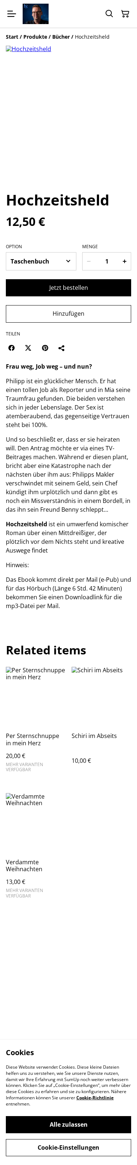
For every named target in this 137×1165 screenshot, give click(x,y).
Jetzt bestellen (68, 288)
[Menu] (12, 14)
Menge (90, 246)
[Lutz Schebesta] (36, 14)
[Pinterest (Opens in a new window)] (44, 347)
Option (14, 246)
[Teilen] (61, 347)
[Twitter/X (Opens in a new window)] (28, 347)
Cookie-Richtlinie (95, 1098)
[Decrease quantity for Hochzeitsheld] (88, 261)
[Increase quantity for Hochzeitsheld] (125, 261)
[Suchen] (109, 14)
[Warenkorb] (125, 14)
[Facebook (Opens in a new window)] (11, 347)
